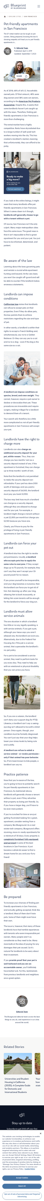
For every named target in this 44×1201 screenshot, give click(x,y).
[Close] (40, 1133)
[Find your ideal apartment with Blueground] (22, 173)
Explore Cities (15, 16)
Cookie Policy (30, 1169)
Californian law (11, 304)
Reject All (22, 1186)
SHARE (19, 76)
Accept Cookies (22, 1178)
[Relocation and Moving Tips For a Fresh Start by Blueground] (5, 16)
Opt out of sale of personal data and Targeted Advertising (22, 1195)
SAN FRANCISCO (30, 16)
